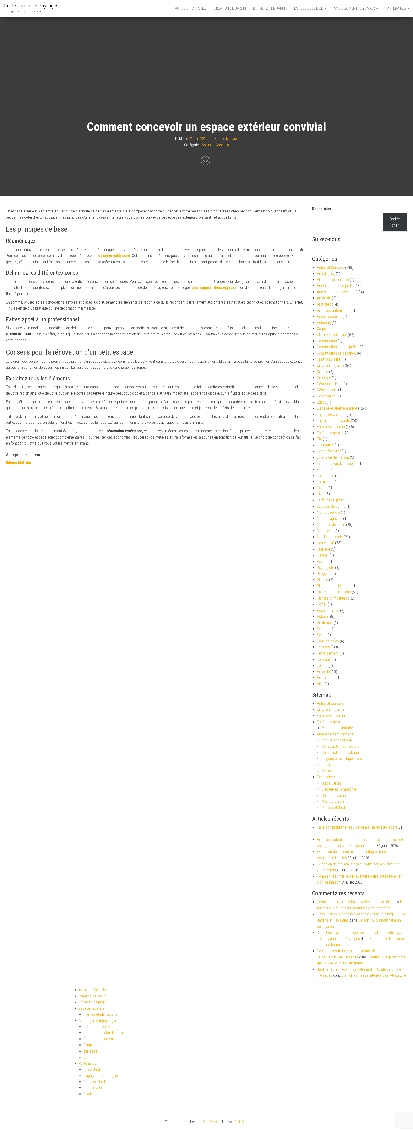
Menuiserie (325, 531)
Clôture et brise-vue (332, 335)
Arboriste (324, 298)
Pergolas (324, 573)
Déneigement (327, 390)
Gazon (321, 488)
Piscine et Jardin (335, 807)
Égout (321, 402)
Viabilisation (326, 677)
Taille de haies (328, 641)
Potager (323, 616)
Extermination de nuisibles (337, 463)
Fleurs (321, 469)
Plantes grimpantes (332, 598)
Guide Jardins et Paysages (31, 6)
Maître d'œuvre (328, 512)
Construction (327, 341)
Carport (322, 328)
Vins (320, 684)
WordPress (210, 1122)
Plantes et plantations (334, 592)
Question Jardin (334, 795)
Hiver (321, 494)
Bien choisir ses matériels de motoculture (374, 975)
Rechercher (321, 208)
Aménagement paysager (355, 8)
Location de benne (331, 506)
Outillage (323, 549)
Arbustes (324, 304)
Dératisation (326, 396)
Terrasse (324, 647)
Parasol (323, 555)
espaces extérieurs (114, 255)
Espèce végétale (309, 8)
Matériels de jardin (331, 524)
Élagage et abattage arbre (337, 408)
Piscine (322, 580)
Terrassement (328, 653)
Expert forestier (329, 451)
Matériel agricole (329, 518)
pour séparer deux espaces (214, 287)
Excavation (325, 445)
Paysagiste (325, 567)
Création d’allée (329, 359)
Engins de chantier (331, 414)
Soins (321, 635)
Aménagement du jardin (335, 286)
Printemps (325, 622)
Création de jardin (230, 8)
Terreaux (324, 659)
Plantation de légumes (334, 586)
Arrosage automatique (334, 310)
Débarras (324, 377)
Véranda (323, 671)
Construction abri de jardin (337, 347)
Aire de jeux (326, 273)
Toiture (322, 665)
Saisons (323, 629)
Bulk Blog (241, 1122)
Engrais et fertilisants (333, 420)
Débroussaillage (329, 384)
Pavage (322, 561)
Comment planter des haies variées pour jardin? (354, 902)
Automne (324, 322)
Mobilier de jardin (330, 537)
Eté (319, 439)
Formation (324, 481)
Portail (322, 604)
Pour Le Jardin (333, 801)
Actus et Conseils (191, 8)
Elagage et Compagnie (339, 789)
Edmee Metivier (226, 138)
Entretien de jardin (270, 8)
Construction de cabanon (336, 353)
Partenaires (396, 8)
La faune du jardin (330, 500)
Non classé (325, 543)
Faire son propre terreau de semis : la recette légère (357, 827)
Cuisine (322, 371)
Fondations (325, 476)
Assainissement (329, 316)
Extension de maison (333, 457)
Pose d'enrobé (328, 610)
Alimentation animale (333, 280)
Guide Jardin (331, 783)
